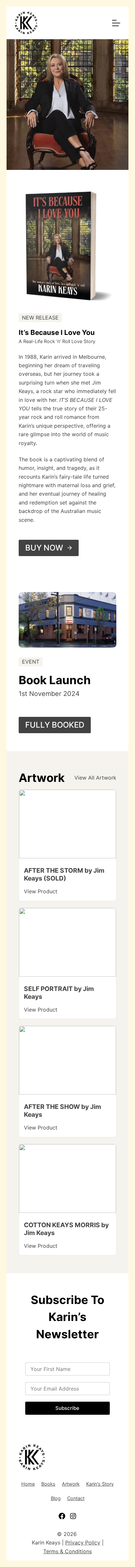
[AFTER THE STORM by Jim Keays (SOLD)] (67, 794)
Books (48, 1484)
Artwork (71, 1484)
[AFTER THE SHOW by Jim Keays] (67, 1030)
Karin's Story (100, 1484)
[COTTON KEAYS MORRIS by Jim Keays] (67, 1148)
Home (28, 1484)
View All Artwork (95, 777)
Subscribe (67, 1408)
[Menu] (116, 23)
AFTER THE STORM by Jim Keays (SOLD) (64, 874)
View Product (40, 891)
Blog (56, 1498)
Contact (76, 1498)
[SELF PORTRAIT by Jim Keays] (67, 912)
